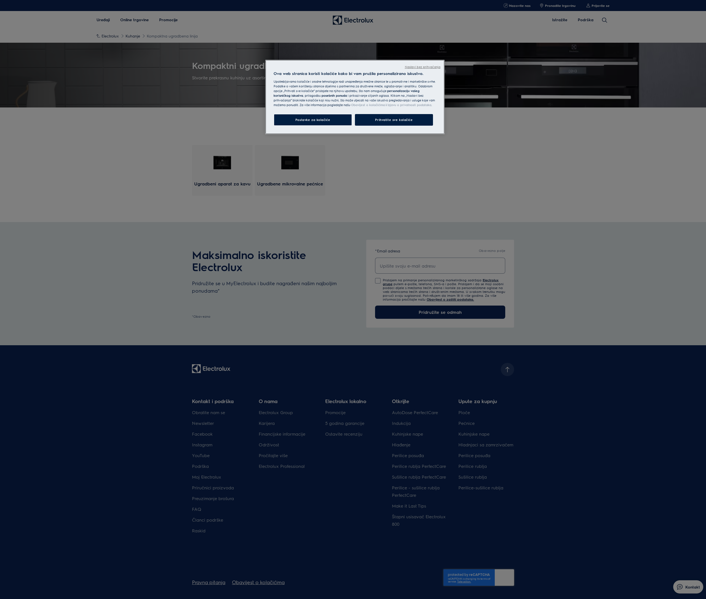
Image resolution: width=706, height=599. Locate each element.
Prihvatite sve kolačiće (394, 120)
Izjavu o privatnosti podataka (409, 105)
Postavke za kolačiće (312, 120)
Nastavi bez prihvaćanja (422, 67)
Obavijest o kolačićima (368, 105)
